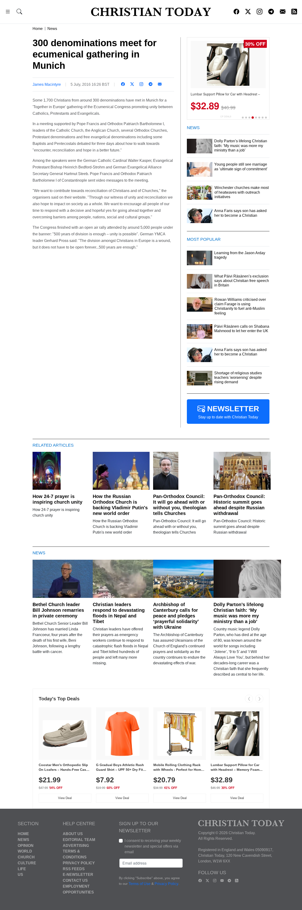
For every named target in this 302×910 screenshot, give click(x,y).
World (25, 851)
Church (26, 857)
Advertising (76, 845)
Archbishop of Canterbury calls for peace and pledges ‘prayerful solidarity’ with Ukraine (176, 616)
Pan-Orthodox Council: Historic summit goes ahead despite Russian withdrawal (239, 505)
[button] (8, 12)
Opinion (26, 845)
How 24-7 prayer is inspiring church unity (57, 499)
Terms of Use (140, 884)
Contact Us (75, 880)
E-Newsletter (78, 875)
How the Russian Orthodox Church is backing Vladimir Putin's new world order (120, 505)
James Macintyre (47, 84)
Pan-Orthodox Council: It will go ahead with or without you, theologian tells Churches (179, 505)
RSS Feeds (74, 869)
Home (38, 29)
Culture (27, 863)
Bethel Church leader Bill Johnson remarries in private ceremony (58, 610)
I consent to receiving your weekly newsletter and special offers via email (153, 846)
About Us (73, 834)
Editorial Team (79, 840)
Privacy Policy (79, 863)
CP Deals (225, 116)
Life (22, 869)
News (52, 29)
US (20, 875)
